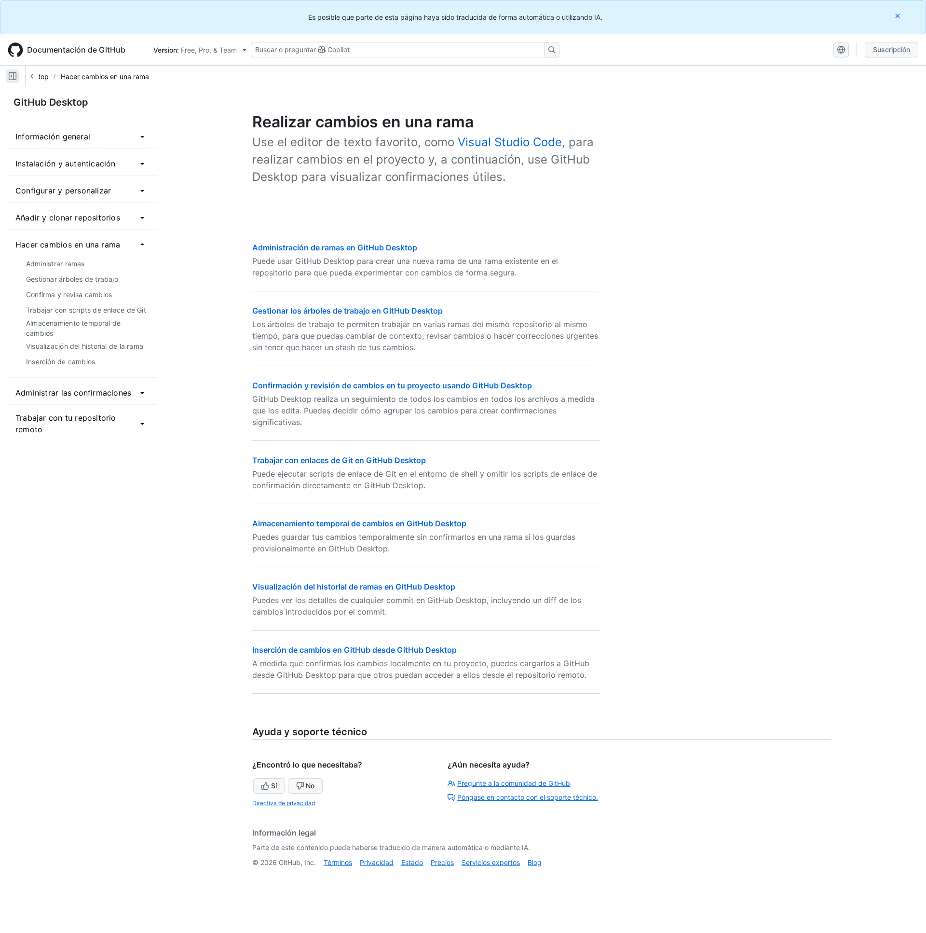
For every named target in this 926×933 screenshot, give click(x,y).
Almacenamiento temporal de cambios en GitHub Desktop (359, 523)
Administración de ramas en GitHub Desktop (334, 247)
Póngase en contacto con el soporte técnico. (527, 797)
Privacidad (377, 862)
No (310, 786)
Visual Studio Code (510, 142)
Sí (274, 786)
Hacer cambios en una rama (105, 76)
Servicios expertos (491, 862)
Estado (412, 862)
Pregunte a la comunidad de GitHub (513, 783)
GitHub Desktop (51, 102)
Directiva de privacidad (283, 803)
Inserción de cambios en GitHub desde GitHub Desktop (354, 650)
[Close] (898, 15)
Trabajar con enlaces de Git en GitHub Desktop (339, 460)
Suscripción (891, 49)
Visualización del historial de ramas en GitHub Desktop (353, 586)
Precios (442, 862)
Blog (535, 862)
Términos (338, 862)
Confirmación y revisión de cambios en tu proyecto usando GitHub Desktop (392, 385)
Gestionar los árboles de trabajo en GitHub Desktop (347, 311)
